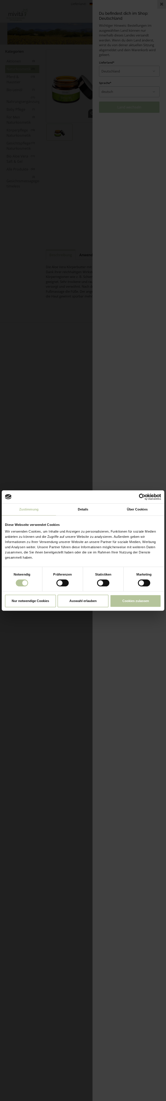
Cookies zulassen (135, 601)
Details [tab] (83, 509)
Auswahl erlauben (83, 601)
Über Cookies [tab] (137, 509)
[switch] (62, 582)
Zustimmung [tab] (28, 509)
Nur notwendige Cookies (30, 601)
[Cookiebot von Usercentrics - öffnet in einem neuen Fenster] (142, 497)
